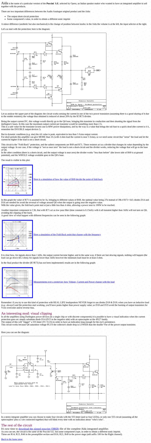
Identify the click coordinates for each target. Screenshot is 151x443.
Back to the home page (12, 439)
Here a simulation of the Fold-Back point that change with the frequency (67, 234)
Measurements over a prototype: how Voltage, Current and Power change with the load (74, 282)
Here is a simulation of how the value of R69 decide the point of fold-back (68, 179)
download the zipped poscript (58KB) (39, 428)
